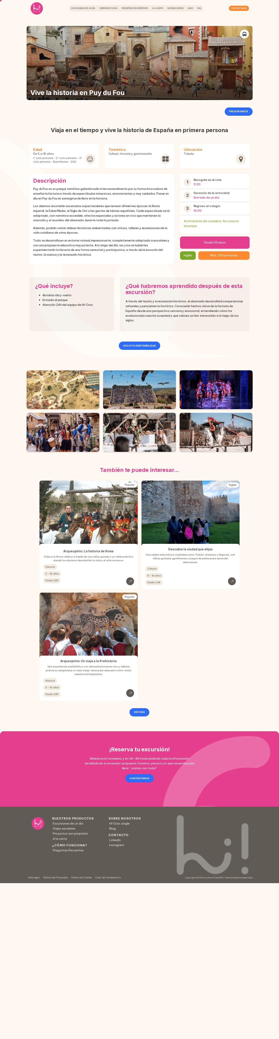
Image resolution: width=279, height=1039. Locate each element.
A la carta (157, 8)
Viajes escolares (64, 828)
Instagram (116, 845)
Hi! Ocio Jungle (119, 823)
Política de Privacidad (55, 877)
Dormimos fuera (108, 8)
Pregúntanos (238, 111)
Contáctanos (239, 8)
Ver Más (139, 712)
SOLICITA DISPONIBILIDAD (139, 345)
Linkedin (115, 840)
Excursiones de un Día (83, 8)
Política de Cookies (81, 877)
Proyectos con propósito (135, 8)
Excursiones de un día (68, 823)
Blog (190, 8)
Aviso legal (34, 877)
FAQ (199, 8)
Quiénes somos (175, 8)
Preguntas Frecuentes (68, 850)
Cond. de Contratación (108, 877)
